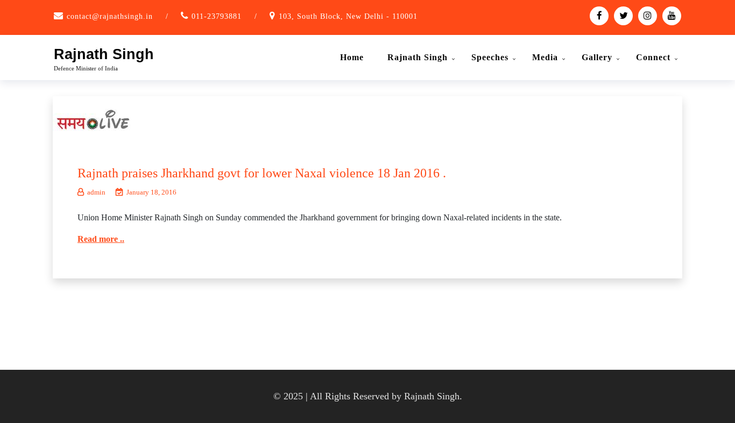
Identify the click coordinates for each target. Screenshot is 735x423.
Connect (653, 57)
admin (96, 192)
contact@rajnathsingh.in (110, 16)
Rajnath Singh (104, 54)
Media (545, 57)
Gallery (597, 57)
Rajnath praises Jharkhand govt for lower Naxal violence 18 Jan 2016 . (261, 173)
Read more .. (100, 238)
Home (352, 57)
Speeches (489, 57)
